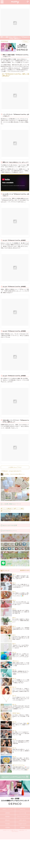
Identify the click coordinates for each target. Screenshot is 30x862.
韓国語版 (22, 827)
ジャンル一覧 (22, 813)
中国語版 (7, 827)
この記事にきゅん (15, 467)
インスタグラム (6, 511)
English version (22, 823)
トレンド (17, 508)
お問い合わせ (22, 820)
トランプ (4, 508)
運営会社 (7, 820)
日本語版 (7, 823)
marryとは (22, 809)
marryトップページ (7, 809)
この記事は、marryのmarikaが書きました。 (14, 474)
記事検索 (7, 813)
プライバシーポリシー (22, 816)
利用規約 (7, 816)
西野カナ (11, 508)
